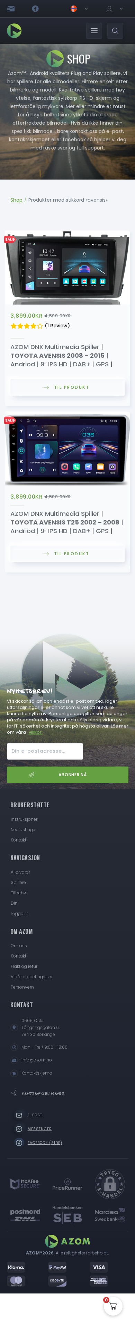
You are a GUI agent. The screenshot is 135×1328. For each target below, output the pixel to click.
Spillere (18, 882)
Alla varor (20, 872)
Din (14, 903)
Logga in (19, 913)
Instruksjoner (24, 819)
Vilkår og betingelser (32, 977)
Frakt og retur (24, 966)
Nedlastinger (24, 830)
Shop (16, 199)
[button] (79, 8)
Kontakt (18, 840)
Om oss (19, 946)
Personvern (22, 987)
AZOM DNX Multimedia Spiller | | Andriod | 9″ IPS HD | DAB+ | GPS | (61, 355)
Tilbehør (19, 893)
